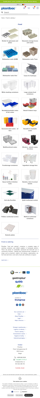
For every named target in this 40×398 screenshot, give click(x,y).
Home (3, 18)
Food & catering (19, 331)
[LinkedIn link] (20, 305)
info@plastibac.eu (20, 361)
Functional (16, 391)
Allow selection (19, 395)
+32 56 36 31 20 (21, 357)
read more (4, 260)
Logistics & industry (19, 329)
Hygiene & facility (19, 336)
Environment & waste (19, 333)
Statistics (24, 391)
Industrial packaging (19, 338)
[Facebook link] (17, 305)
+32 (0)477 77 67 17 (21, 359)
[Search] (2, 12)
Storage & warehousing (19, 327)
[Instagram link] (23, 305)
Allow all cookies (28, 395)
